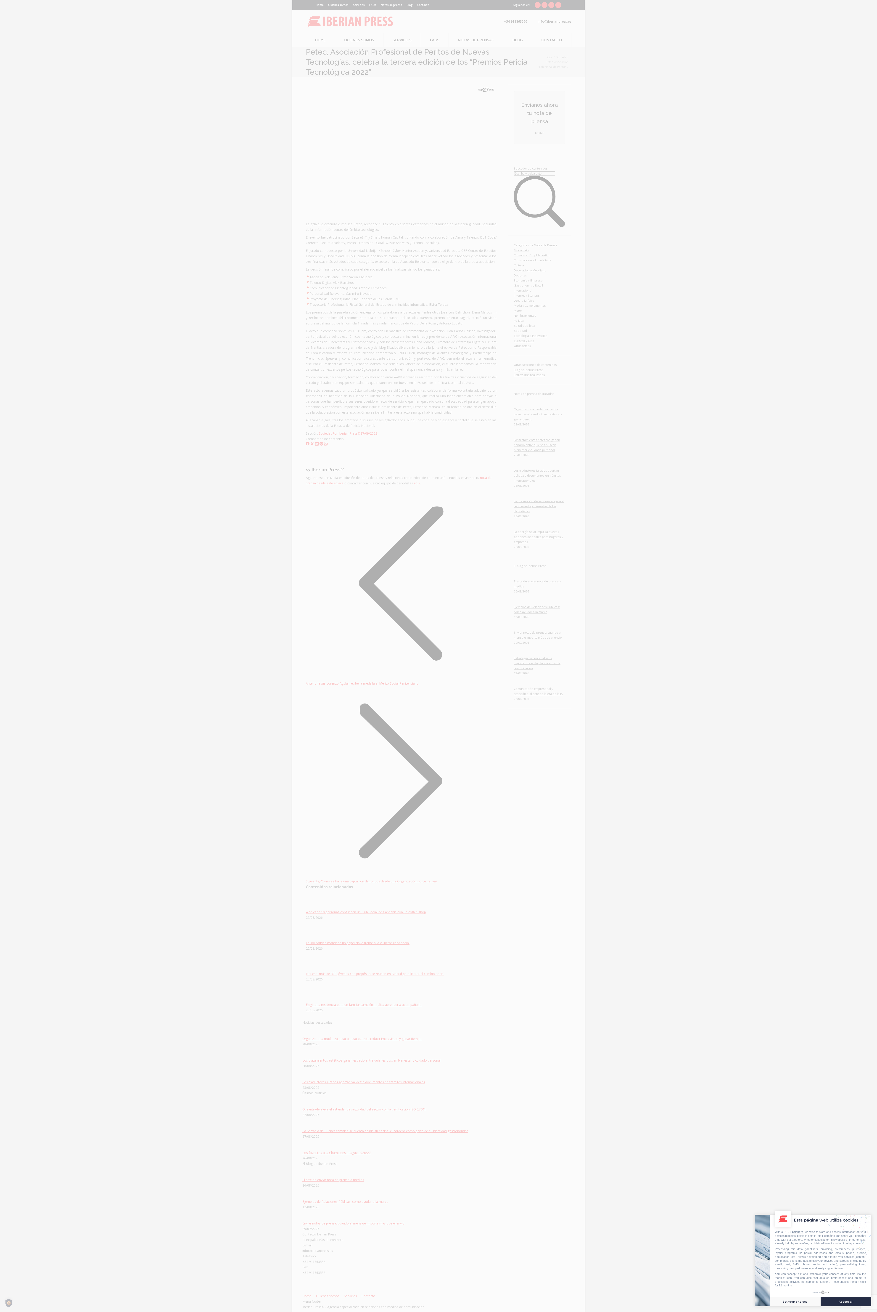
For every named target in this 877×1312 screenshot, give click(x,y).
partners (797, 1232)
